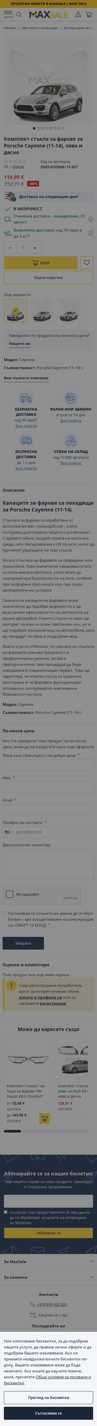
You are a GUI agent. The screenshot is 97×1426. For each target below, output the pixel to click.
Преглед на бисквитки (48, 1397)
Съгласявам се (48, 1413)
